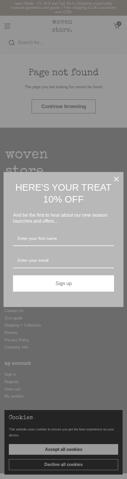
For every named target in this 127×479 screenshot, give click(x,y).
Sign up (64, 283)
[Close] (116, 179)
